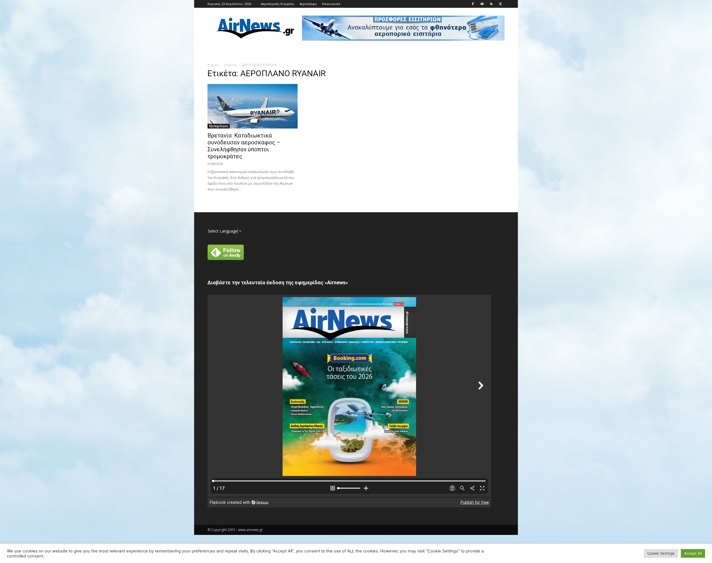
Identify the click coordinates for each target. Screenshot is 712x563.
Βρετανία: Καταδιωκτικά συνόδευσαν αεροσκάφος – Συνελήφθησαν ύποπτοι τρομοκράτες (243, 146)
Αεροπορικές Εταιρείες (277, 4)
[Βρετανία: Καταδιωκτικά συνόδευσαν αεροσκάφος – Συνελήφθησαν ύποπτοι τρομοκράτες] (252, 106)
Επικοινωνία (331, 4)
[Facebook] (473, 4)
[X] (500, 4)
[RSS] (491, 4)
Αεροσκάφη (308, 4)
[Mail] (482, 4)
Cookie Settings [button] (661, 553)
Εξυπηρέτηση (218, 126)
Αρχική (213, 65)
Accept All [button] (693, 553)
